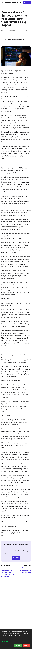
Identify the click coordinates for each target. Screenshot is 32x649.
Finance (4, 9)
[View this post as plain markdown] (26, 30)
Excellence (27, 3)
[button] (2, 3)
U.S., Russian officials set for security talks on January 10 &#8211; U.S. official (8, 572)
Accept (18, 645)
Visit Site (16, 558)
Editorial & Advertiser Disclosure (15, 39)
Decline (26, 645)
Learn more (5, 641)
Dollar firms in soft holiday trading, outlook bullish (24, 570)
